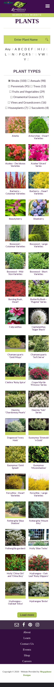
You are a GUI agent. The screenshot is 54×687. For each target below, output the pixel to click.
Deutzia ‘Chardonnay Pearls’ (15, 411)
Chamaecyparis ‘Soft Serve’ (39, 355)
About (27, 632)
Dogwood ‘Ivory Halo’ (15, 438)
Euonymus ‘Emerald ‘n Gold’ (39, 438)
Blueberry (38, 218)
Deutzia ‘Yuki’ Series (39, 411)
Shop (27, 655)
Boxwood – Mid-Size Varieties (15, 272)
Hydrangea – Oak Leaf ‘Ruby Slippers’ (39, 574)
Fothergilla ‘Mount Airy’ (38, 522)
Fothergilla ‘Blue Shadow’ (15, 522)
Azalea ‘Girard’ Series (38, 164)
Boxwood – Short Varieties (39, 272)
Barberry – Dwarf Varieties (39, 192)
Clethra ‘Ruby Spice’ (15, 382)
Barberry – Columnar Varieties (15, 192)
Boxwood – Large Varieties (39, 245)
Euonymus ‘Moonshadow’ (38, 466)
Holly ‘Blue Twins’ (38, 548)
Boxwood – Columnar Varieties (15, 245)
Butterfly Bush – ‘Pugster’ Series (38, 300)
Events (27, 649)
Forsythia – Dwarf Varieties (15, 494)
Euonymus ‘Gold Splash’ (15, 466)
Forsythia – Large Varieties (38, 494)
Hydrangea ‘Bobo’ (38, 601)
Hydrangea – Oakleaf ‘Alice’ (15, 602)
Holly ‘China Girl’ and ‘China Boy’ (15, 574)
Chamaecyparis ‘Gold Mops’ (15, 355)
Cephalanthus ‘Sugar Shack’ (39, 328)
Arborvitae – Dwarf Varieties (39, 137)
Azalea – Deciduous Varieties (15, 164)
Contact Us (27, 643)
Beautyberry (15, 218)
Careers (27, 661)
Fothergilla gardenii (15, 548)
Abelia (15, 135)
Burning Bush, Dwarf (15, 300)
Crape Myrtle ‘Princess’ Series (39, 383)
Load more (27, 615)
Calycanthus (15, 326)
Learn (27, 638)
